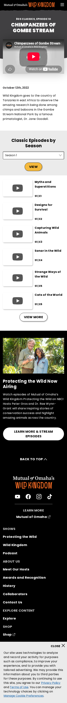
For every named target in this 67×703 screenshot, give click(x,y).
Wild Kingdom (15, 545)
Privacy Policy (50, 683)
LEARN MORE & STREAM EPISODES (33, 433)
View (33, 166)
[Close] (59, 644)
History (9, 586)
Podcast (10, 553)
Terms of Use (19, 687)
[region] (33, 672)
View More (33, 317)
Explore (9, 618)
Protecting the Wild (20, 536)
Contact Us (12, 602)
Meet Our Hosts (16, 569)
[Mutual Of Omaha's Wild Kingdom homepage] (29, 5)
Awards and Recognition (24, 577)
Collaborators (15, 594)
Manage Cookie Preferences (24, 696)
